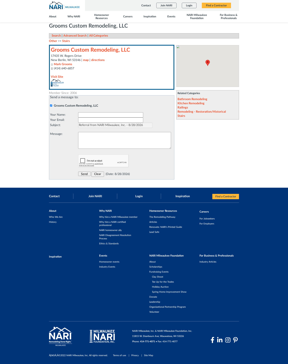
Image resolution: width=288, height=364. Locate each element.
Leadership (154, 302)
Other (53, 41)
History (52, 222)
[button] (208, 63)
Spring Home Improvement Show (169, 292)
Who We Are (55, 217)
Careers (204, 211)
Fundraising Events (158, 272)
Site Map (148, 355)
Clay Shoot (157, 277)
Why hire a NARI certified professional (112, 224)
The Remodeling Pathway (162, 217)
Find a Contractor (225, 196)
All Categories (98, 35)
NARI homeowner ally (110, 230)
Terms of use (119, 355)
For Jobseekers (207, 219)
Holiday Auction (160, 287)
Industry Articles (208, 262)
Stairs (181, 115)
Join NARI (95, 196)
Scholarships (155, 267)
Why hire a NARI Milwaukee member (118, 217)
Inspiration (183, 196)
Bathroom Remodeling (192, 99)
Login (139, 196)
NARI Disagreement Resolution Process (115, 237)
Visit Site (57, 76)
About (152, 262)
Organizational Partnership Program (167, 307)
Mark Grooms (63, 64)
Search (56, 35)
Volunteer (154, 312)
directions (98, 60)
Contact (54, 196)
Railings (183, 107)
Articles (153, 222)
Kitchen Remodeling (191, 103)
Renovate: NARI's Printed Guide (165, 227)
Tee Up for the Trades (163, 282)
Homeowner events (109, 262)
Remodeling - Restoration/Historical (202, 111)
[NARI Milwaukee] (64, 5)
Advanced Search (75, 35)
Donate (153, 297)
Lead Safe (154, 232)
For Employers (207, 224)
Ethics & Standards (109, 243)
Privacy (135, 355)
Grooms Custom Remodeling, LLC (90, 50)
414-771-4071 (147, 341)
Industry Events (107, 267)
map (86, 60)
